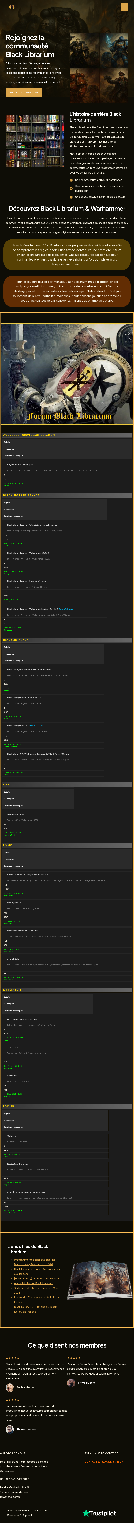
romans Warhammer (36, 68)
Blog (47, 1510)
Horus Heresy (36, 725)
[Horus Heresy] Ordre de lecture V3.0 (36, 1278)
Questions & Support (19, 1515)
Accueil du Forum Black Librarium (33, 1283)
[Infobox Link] (99, 1513)
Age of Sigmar (66, 609)
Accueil (37, 1510)
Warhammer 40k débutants (43, 245)
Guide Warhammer (18, 1510)
